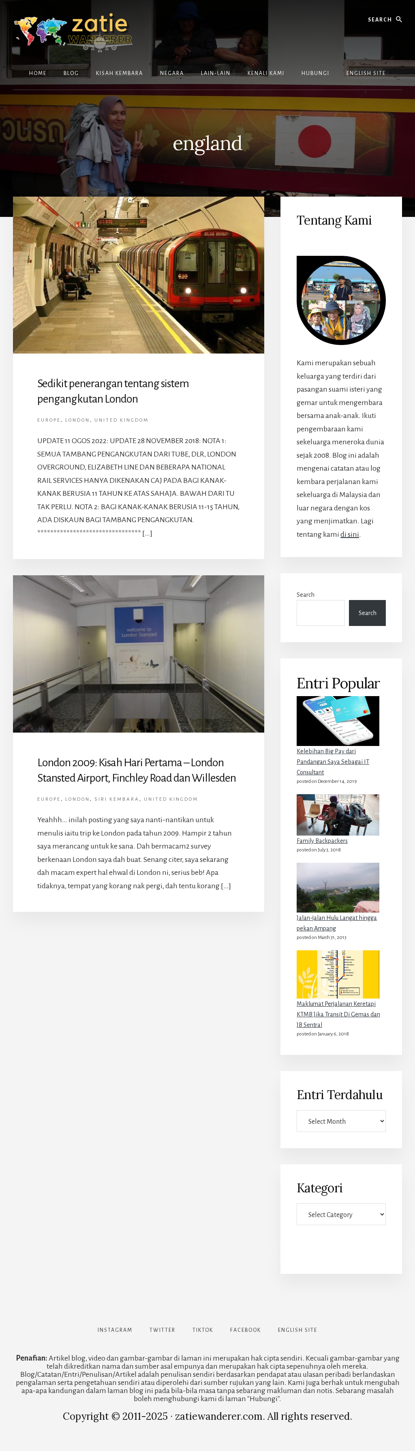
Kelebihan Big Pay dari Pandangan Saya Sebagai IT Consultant (333, 762)
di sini (349, 534)
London (77, 420)
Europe (49, 420)
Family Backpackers (322, 841)
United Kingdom (121, 420)
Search (305, 595)
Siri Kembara (116, 799)
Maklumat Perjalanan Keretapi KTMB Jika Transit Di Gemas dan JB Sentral (338, 1014)
